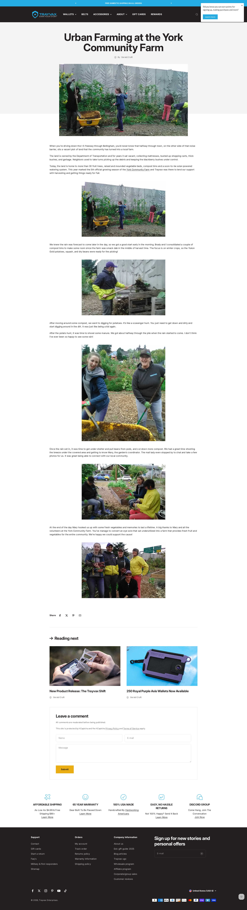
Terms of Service (131, 728)
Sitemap (35, 869)
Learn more (210, 17)
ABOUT (121, 14)
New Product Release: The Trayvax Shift (78, 691)
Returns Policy (82, 854)
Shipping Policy (83, 864)
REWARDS (156, 14)
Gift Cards (36, 849)
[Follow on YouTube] (59, 891)
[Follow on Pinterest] (52, 891)
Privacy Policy (112, 728)
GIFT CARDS (139, 14)
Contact (35, 844)
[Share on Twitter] (66, 615)
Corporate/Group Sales (125, 874)
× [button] (242, 5)
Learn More (47, 817)
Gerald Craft (127, 57)
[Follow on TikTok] (65, 891)
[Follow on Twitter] (39, 891)
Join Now (200, 817)
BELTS (84, 14)
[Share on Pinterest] (73, 615)
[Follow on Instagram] (45, 891)
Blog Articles (120, 854)
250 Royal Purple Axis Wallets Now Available (158, 691)
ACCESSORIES (101, 14)
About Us (118, 844)
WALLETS (68, 14)
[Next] (171, 3)
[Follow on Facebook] (32, 891)
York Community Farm (137, 169)
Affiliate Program (122, 869)
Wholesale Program (124, 864)
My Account (81, 844)
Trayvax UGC (120, 859)
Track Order (81, 849)
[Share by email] (80, 615)
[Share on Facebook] (60, 615)
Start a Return (38, 854)
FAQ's (34, 859)
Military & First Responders (44, 864)
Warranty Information (86, 859)
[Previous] (75, 3)
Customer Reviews (123, 879)
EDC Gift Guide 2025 (124, 849)
